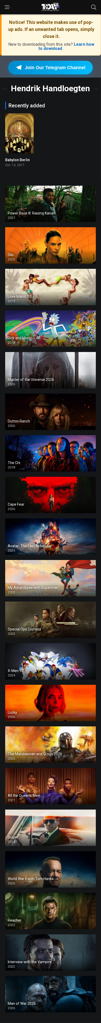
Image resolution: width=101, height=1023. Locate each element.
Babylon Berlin (17, 160)
